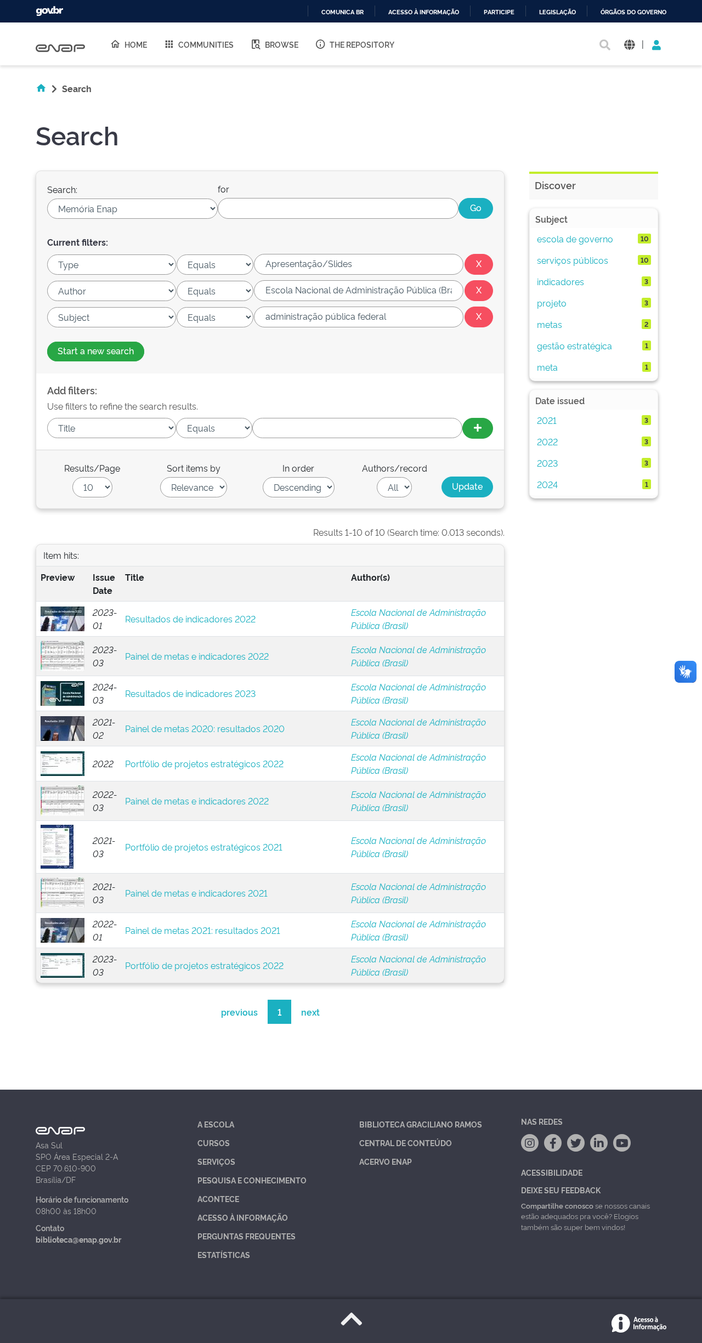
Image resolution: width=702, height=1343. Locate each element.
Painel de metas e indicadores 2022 (197, 656)
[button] (629, 44)
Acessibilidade (551, 1172)
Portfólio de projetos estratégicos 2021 (203, 847)
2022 (547, 441)
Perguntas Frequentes (246, 1236)
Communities (206, 44)
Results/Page (92, 468)
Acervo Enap (385, 1161)
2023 (547, 463)
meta (547, 367)
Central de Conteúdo (405, 1142)
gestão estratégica (574, 345)
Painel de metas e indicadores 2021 (196, 893)
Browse (281, 44)
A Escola (215, 1124)
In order (298, 468)
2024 (547, 484)
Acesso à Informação (242, 1217)
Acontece (218, 1198)
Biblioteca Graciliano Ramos (420, 1124)
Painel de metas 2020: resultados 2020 (205, 728)
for (223, 189)
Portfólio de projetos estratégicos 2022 (204, 763)
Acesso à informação (423, 12)
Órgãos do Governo (633, 12)
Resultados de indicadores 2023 (190, 693)
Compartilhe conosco (557, 1205)
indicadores (560, 281)
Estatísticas (223, 1254)
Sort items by (193, 468)
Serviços (216, 1161)
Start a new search (96, 350)
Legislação (557, 12)
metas (549, 324)
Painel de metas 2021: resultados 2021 (202, 930)
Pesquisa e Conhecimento (252, 1180)
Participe (499, 12)
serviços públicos (572, 260)
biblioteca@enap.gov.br (78, 1239)
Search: (62, 189)
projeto (552, 303)
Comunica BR (342, 12)
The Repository (362, 44)
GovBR (49, 11)
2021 (547, 420)
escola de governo (575, 239)
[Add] (477, 428)
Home (135, 44)
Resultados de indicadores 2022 (190, 619)
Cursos (213, 1142)
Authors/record (394, 468)
